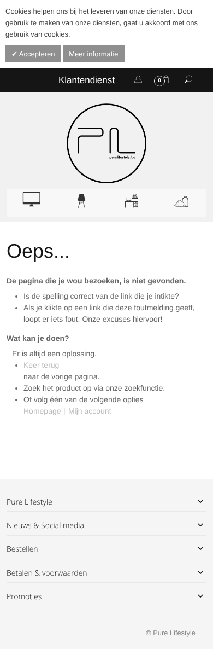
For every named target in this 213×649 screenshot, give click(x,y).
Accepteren (36, 54)
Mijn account (89, 411)
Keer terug (41, 365)
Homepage (42, 411)
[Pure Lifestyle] (106, 143)
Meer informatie (93, 54)
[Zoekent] (188, 79)
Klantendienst (86, 80)
